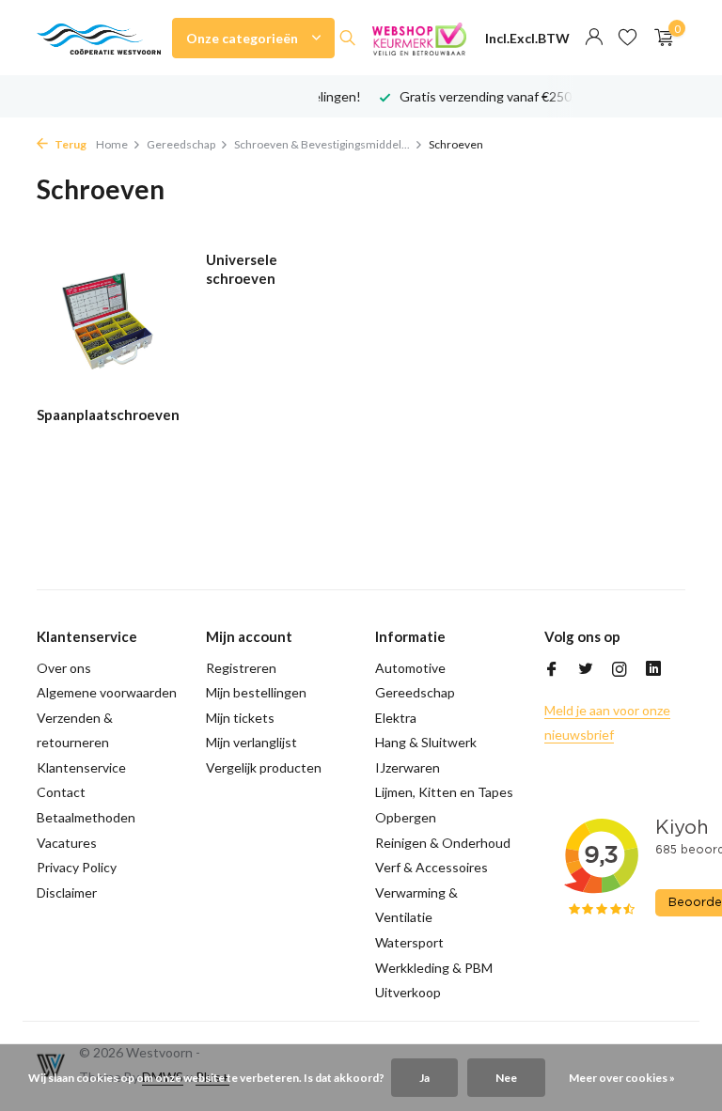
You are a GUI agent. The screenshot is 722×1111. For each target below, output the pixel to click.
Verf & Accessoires (431, 867)
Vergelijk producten (264, 767)
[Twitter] (585, 670)
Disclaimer (67, 892)
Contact (61, 792)
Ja (424, 1078)
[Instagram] (619, 670)
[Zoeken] (347, 37)
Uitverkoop (408, 992)
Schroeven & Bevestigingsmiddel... (322, 144)
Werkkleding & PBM (434, 968)
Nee (506, 1078)
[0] (659, 37)
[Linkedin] (653, 670)
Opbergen (405, 817)
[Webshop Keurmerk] (419, 37)
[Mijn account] (594, 37)
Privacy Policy (77, 867)
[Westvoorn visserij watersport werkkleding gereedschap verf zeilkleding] (99, 37)
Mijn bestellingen (256, 692)
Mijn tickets (240, 718)
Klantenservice (81, 767)
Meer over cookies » (622, 1078)
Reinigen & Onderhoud (442, 843)
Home (112, 144)
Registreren (241, 668)
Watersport (409, 942)
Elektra (395, 718)
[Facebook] (551, 670)
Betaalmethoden (86, 817)
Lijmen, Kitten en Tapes (444, 792)
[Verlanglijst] (627, 37)
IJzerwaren (407, 767)
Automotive (410, 668)
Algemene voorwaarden (107, 692)
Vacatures (67, 843)
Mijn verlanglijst (251, 742)
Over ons (64, 668)
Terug (69, 144)
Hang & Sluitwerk (426, 742)
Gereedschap (181, 144)
